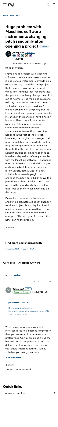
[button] (8, 54)
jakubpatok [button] (18, 52)
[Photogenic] (14, 55)
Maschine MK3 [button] (13, 249)
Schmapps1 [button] (18, 289)
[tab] (9, 262)
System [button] (38, 63)
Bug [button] (24, 249)
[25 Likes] (27, 55)
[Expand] (29, 321)
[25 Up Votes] (31, 55)
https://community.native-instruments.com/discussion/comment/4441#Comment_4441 (28, 311)
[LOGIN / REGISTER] (53, 5)
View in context (13, 357)
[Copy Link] (44, 63)
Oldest (17, 275)
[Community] (11, 4)
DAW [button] (32, 249)
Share (9, 227)
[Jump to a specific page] (50, 281)
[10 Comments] (22, 55)
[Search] (48, 5)
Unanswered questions (29, 393)
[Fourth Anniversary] (18, 55)
